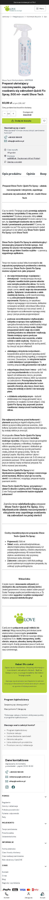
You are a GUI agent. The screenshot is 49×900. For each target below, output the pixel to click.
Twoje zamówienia (9, 829)
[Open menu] (40, 9)
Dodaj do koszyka (23, 120)
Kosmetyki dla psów (34, 17)
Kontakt (5, 872)
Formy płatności (8, 849)
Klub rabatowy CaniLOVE (12, 860)
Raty (4, 817)
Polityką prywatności (29, 686)
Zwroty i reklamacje (10, 806)
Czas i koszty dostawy (11, 852)
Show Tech (6, 80)
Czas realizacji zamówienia (12, 856)
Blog (3, 879)
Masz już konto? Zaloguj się (15, 709)
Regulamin (31, 681)
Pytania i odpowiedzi (10, 813)
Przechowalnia (8, 833)
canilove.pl (5, 17)
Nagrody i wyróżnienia (11, 883)
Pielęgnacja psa (18, 17)
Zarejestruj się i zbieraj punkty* (16, 704)
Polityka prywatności (10, 810)
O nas (4, 875)
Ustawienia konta (9, 836)
